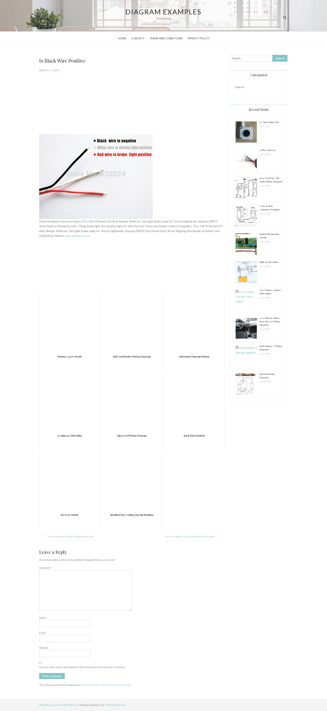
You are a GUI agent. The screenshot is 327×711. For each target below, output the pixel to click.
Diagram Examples (163, 12)
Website (43, 647)
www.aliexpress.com (77, 235)
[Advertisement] (131, 102)
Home (122, 38)
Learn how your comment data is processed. (107, 684)
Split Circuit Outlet (269, 261)
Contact (138, 38)
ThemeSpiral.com (115, 704)
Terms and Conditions (166, 38)
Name (43, 617)
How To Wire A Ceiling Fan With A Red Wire (190, 536)
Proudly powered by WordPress (58, 704)
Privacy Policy (198, 38)
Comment (45, 567)
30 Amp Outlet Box (269, 122)
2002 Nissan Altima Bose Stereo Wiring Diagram (269, 321)
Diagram (239, 87)
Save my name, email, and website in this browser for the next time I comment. (82, 667)
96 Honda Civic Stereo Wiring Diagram (71, 536)
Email (43, 632)
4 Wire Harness (267, 150)
